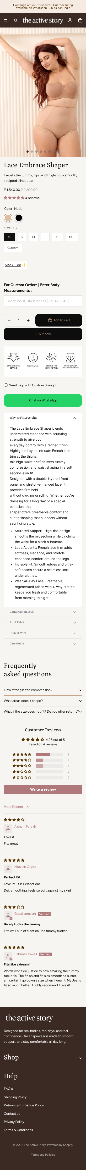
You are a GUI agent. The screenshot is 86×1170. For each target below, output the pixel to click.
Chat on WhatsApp (43, 400)
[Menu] (5, 20)
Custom (13, 247)
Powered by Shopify (60, 1145)
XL (57, 236)
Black (19, 218)
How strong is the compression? (28, 690)
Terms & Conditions (18, 1130)
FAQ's (8, 1089)
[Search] (16, 20)
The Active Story (35, 1145)
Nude (8, 218)
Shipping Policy (15, 1097)
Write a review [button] (43, 789)
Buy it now (43, 334)
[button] (14, 198)
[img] (14, 820)
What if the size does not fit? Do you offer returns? (41, 712)
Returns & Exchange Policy (24, 1105)
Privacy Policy (14, 1122)
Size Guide (13, 265)
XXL (72, 236)
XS (9, 236)
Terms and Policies (43, 1154)
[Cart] (80, 20)
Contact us (12, 1113)
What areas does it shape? (23, 701)
